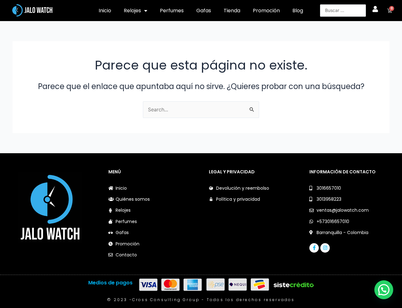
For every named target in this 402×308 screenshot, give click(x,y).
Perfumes (172, 10)
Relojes (132, 10)
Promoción (266, 10)
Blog (297, 10)
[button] (383, 289)
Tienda (232, 10)
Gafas (203, 10)
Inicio (105, 10)
